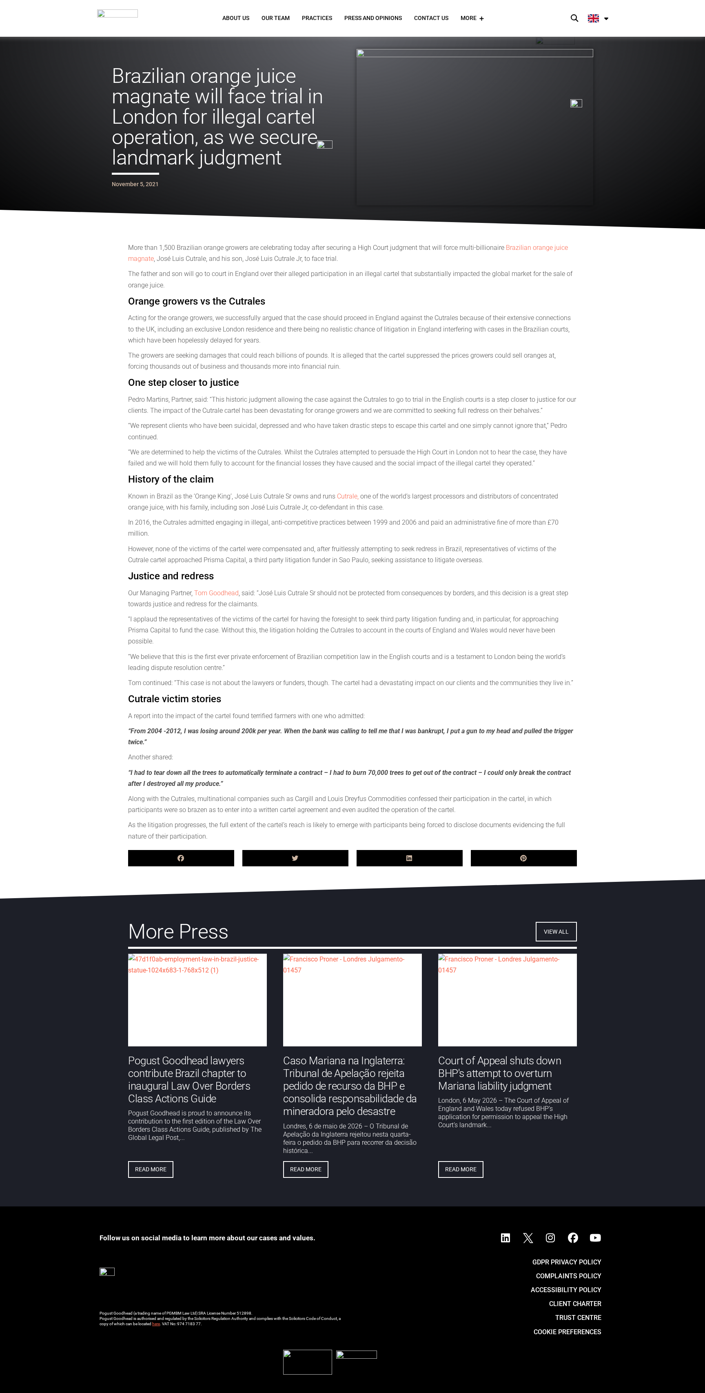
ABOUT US (235, 18)
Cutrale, (348, 496)
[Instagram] (550, 1238)
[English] (599, 18)
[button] (574, 18)
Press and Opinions (373, 18)
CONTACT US (431, 18)
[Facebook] (573, 1238)
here (156, 1324)
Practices (317, 18)
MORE (469, 18)
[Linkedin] (505, 1238)
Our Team (276, 18)
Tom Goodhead (216, 593)
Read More (150, 1169)
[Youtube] (595, 1238)
